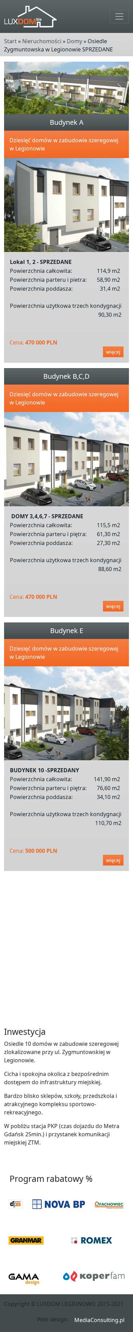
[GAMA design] (24, 1276)
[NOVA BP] (59, 1204)
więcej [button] (113, 352)
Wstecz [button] (118, 1163)
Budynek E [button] (66, 630)
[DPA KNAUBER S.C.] (15, 1204)
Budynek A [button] (67, 122)
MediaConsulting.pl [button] (99, 1320)
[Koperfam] (94, 1276)
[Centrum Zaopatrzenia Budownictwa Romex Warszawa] (91, 1240)
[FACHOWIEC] (109, 1204)
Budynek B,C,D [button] (66, 376)
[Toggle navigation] (119, 16)
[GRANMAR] (26, 1240)
